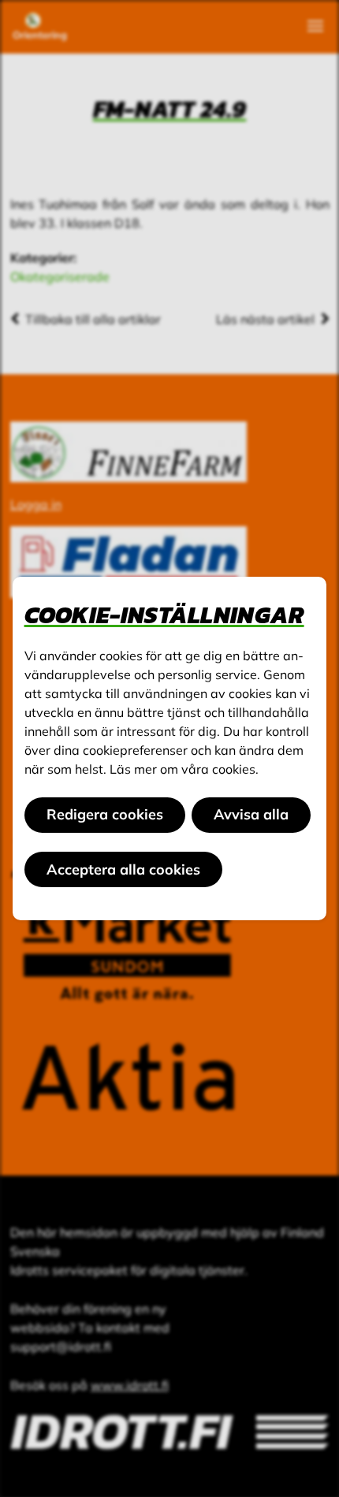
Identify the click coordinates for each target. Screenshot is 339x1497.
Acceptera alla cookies (123, 869)
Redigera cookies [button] (105, 814)
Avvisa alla (251, 814)
